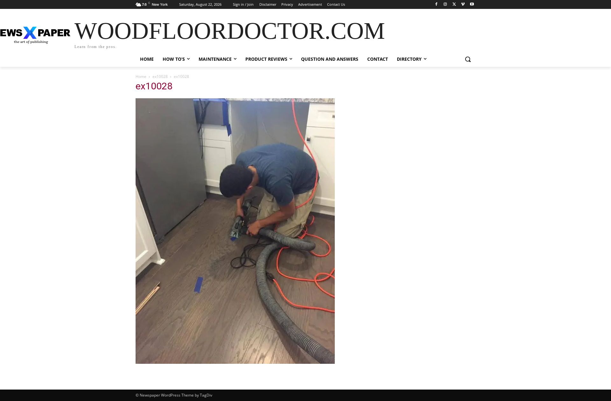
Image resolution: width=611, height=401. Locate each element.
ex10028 (160, 76)
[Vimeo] (463, 4)
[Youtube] (471, 4)
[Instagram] (445, 4)
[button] (467, 59)
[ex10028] (235, 362)
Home (141, 76)
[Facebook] (436, 4)
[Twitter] (454, 4)
